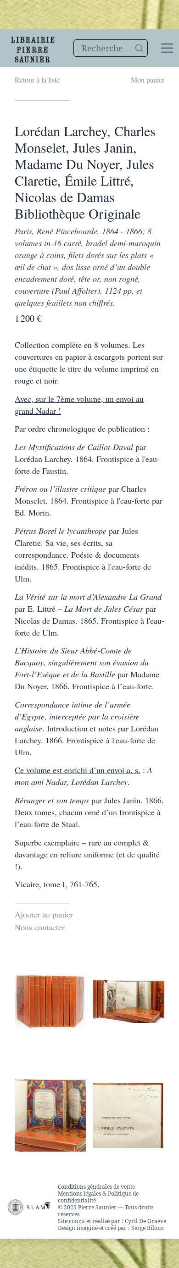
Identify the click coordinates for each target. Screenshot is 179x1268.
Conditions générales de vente (96, 1186)
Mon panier (147, 79)
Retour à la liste (37, 79)
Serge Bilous (147, 1228)
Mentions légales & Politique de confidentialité (98, 1197)
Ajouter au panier (44, 914)
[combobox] (111, 48)
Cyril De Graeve (145, 1221)
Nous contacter (40, 927)
